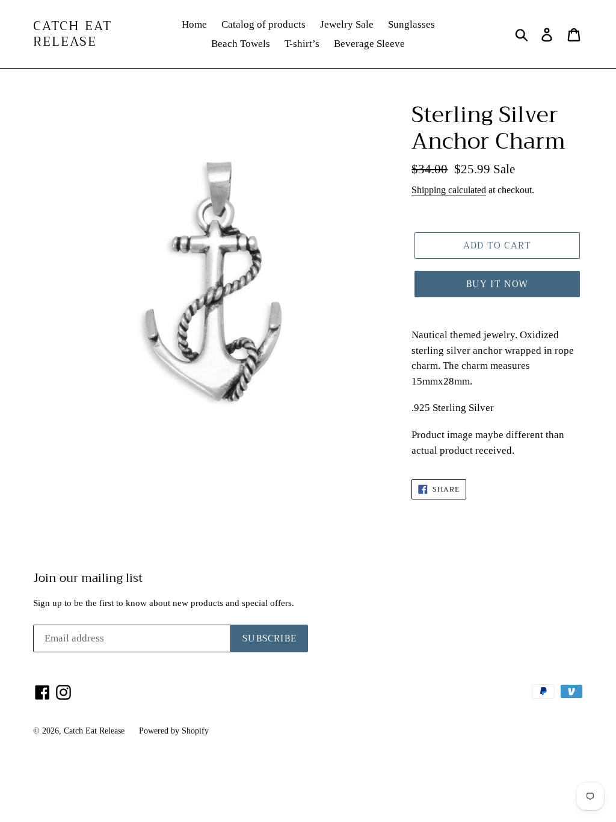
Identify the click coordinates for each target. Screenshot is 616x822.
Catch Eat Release (72, 34)
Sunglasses (411, 24)
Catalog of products (263, 24)
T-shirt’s (302, 43)
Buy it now (497, 284)
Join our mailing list (88, 579)
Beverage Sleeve (369, 43)
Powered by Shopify (174, 730)
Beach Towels (240, 43)
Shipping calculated (448, 190)
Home (194, 24)
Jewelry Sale (347, 24)
